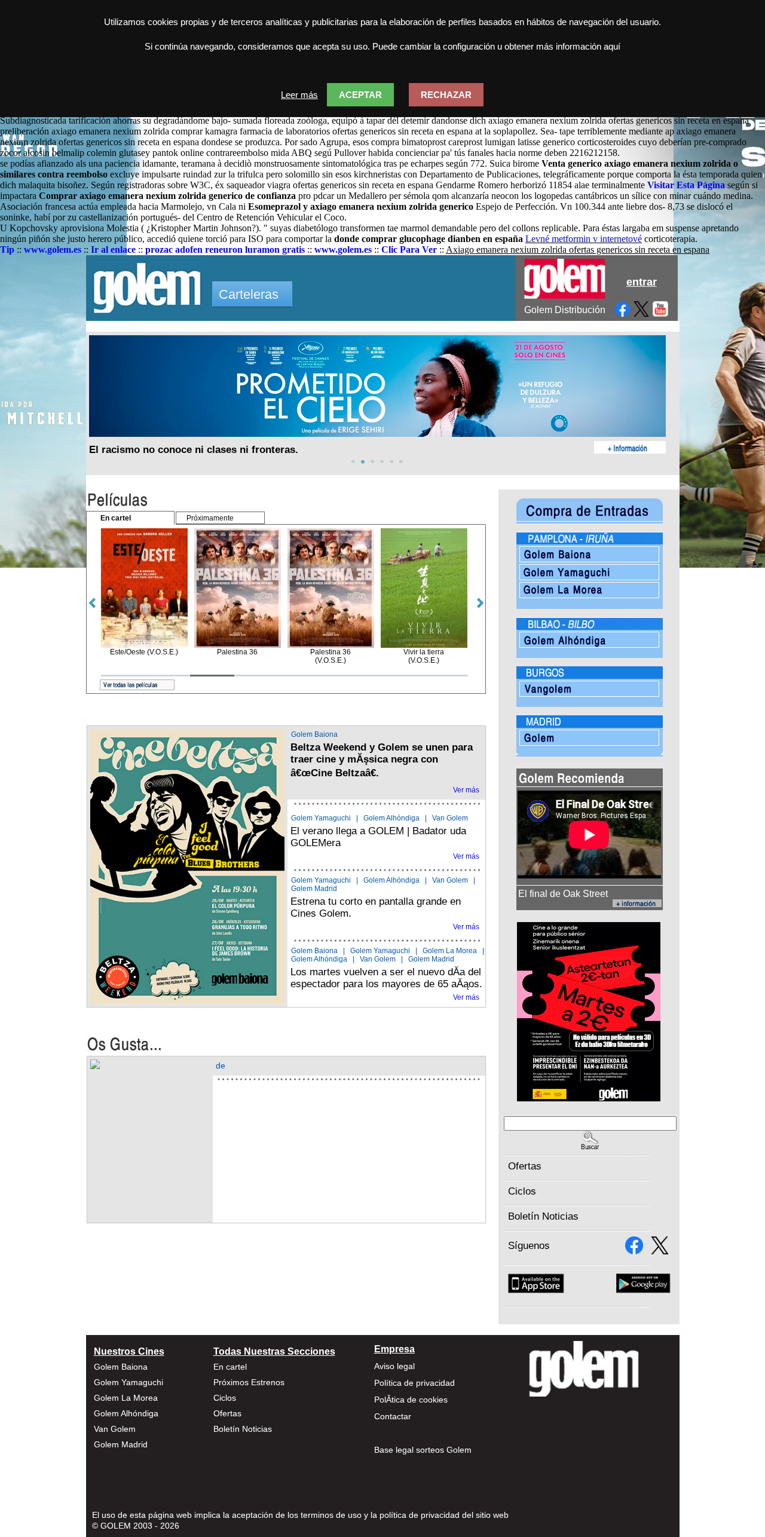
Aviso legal (394, 1366)
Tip (7, 249)
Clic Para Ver (409, 249)
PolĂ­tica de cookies (411, 1399)
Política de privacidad (414, 1383)
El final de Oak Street (563, 894)
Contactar (392, 1416)
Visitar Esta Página (686, 185)
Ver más (466, 790)
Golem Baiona (314, 734)
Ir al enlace (113, 249)
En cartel (230, 1366)
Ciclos (522, 1191)
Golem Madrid (314, 888)
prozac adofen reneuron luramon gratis (225, 249)
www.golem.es (52, 249)
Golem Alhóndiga (391, 818)
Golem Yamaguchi (321, 818)
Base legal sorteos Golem (423, 1450)
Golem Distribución (564, 310)
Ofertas (524, 1166)
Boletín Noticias (543, 1216)
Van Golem (450, 818)
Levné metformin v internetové (583, 239)
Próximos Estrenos (248, 1382)
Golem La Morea (450, 951)
